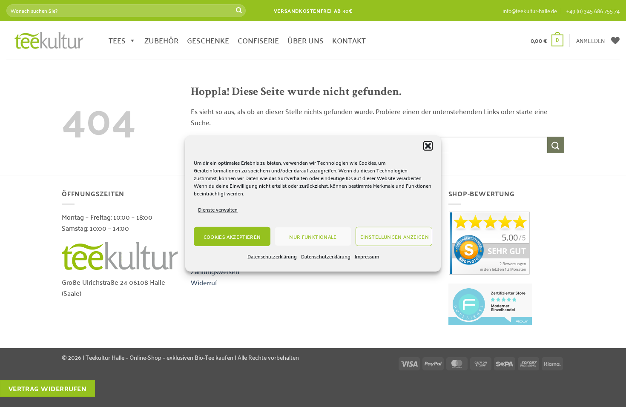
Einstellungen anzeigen (394, 236)
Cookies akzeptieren (232, 236)
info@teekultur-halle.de (530, 10)
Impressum (367, 256)
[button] (428, 146)
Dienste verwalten (218, 209)
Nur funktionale (312, 236)
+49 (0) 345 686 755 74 (593, 10)
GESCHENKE (208, 40)
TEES (117, 40)
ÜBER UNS (305, 40)
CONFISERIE (258, 40)
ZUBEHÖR (161, 40)
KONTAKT (349, 40)
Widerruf (204, 282)
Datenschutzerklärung (272, 256)
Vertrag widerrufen (47, 388)
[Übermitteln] (239, 10)
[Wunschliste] (615, 40)
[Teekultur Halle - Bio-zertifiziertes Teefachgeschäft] (49, 40)
